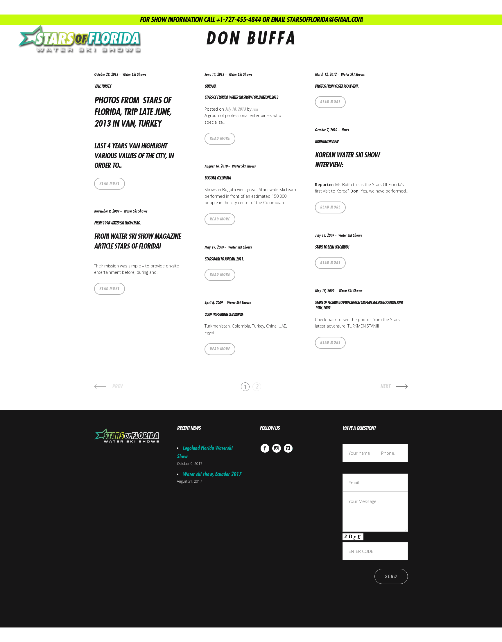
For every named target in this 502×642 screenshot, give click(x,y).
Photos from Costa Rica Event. (336, 86)
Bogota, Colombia (217, 178)
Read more (109, 183)
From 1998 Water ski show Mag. (117, 223)
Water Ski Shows (134, 74)
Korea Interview (326, 141)
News (345, 129)
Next (385, 386)
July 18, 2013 (235, 109)
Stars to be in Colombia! (332, 247)
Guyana (210, 86)
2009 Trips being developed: (224, 314)
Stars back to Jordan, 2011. (224, 259)
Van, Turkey (102, 86)
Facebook (265, 448)
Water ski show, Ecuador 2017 (212, 474)
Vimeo (288, 448)
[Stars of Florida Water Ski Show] (79, 39)
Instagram (276, 448)
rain (255, 109)
